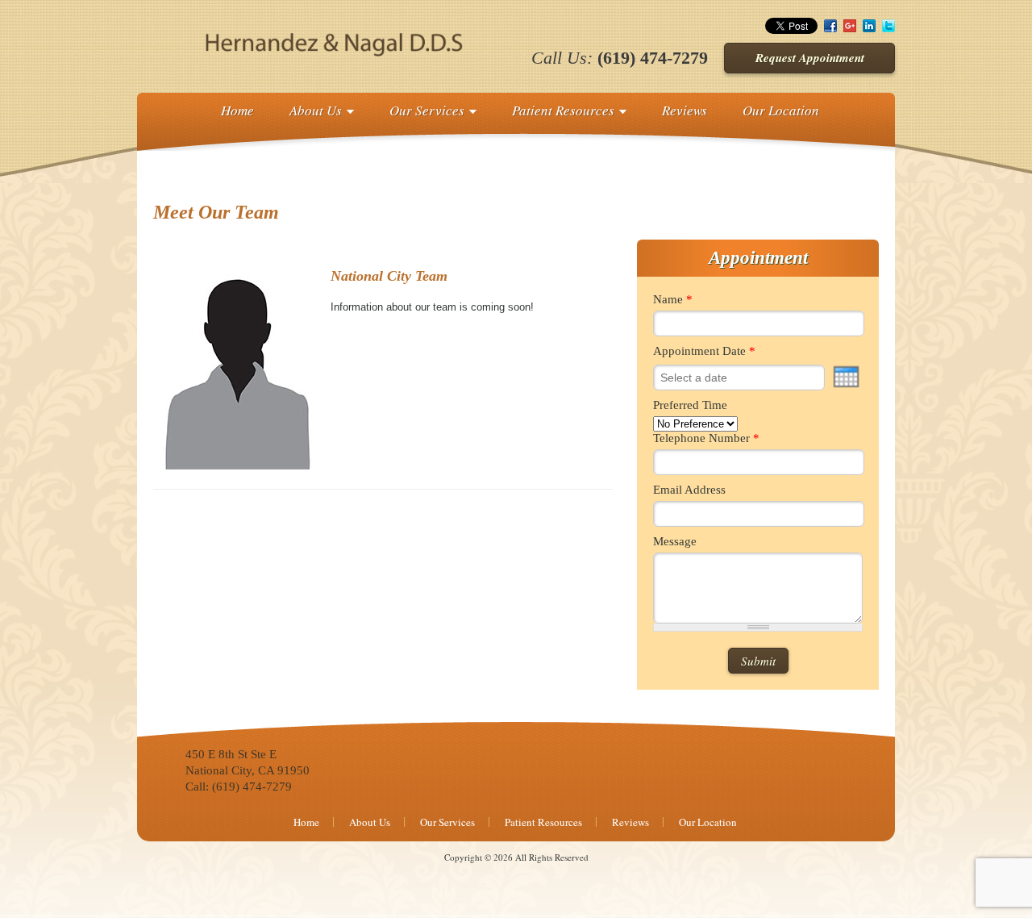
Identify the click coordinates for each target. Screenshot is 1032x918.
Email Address (689, 489)
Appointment (758, 258)
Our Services (426, 110)
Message (675, 541)
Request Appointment (809, 57)
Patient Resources (563, 110)
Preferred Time (690, 404)
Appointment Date (704, 350)
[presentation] (846, 376)
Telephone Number (706, 438)
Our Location (781, 110)
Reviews (684, 110)
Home (237, 110)
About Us (315, 110)
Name (673, 299)
